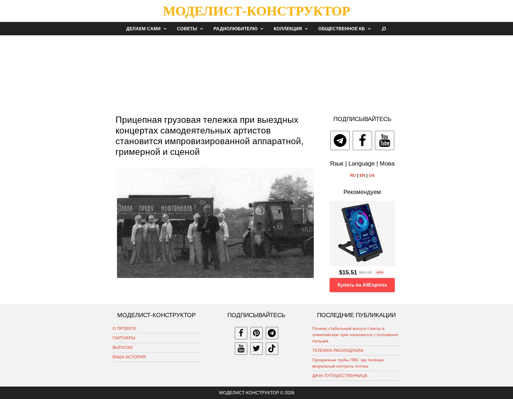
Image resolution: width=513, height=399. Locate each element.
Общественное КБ (341, 28)
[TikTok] (272, 348)
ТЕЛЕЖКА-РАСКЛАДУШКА (337, 350)
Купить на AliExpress (362, 284)
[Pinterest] (256, 333)
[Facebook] (362, 140)
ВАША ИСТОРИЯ (129, 357)
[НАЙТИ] (384, 28)
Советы (187, 28)
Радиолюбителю (235, 28)
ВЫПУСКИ (123, 347)
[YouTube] (384, 140)
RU (353, 175)
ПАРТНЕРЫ (124, 338)
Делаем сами (143, 28)
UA (372, 175)
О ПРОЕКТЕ (124, 328)
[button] (166, 28)
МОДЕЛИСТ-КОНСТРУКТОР (256, 11)
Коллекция (288, 28)
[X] (256, 348)
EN (362, 175)
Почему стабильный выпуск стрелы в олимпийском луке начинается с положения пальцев (355, 334)
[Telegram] (340, 140)
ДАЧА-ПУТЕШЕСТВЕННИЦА (339, 375)
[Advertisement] (256, 72)
